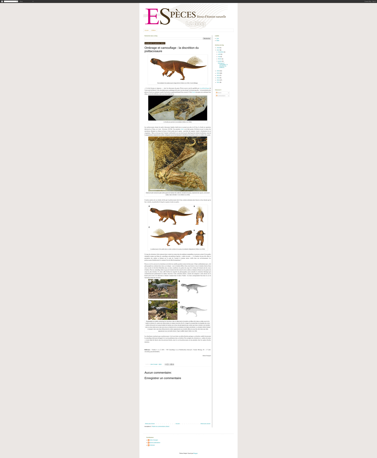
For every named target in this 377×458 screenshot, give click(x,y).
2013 (218, 78)
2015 (218, 73)
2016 (218, 71)
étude (193, 92)
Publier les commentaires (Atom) (160, 426)
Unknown (152, 445)
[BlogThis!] (168, 364)
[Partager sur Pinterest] (173, 364)
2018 (218, 47)
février (220, 59)
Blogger (195, 453)
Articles (219, 92)
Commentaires (221, 95)
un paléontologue (204, 88)
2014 (218, 75)
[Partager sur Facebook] (171, 364)
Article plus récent (150, 423)
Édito (217, 40)
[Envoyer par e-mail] (166, 364)
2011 (218, 82)
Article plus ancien (205, 423)
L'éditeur (153, 30)
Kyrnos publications (155, 442)
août (219, 54)
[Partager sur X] (169, 364)
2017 (218, 50)
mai (219, 56)
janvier (220, 61)
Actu (217, 38)
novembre (221, 52)
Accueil (147, 30)
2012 (218, 80)
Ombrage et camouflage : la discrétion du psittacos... (223, 65)
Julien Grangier (154, 440)
